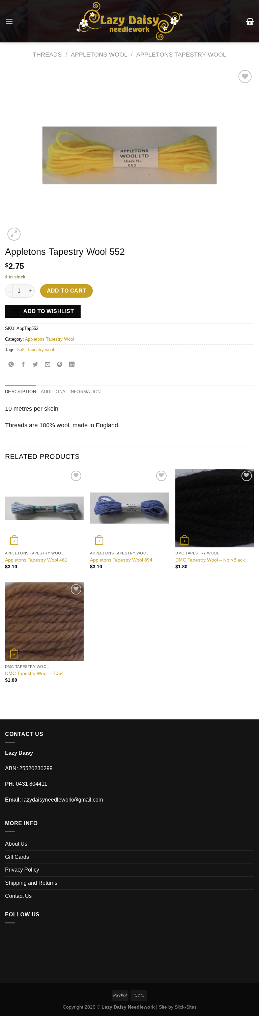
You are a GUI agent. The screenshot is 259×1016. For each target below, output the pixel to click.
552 (20, 349)
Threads (47, 54)
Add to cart (66, 291)
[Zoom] (14, 234)
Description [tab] (20, 391)
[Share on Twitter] (35, 364)
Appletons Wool (99, 54)
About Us (16, 844)
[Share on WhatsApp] (11, 364)
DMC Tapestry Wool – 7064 (34, 673)
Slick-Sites (186, 1007)
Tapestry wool (40, 349)
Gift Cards (17, 857)
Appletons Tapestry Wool (181, 54)
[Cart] (250, 21)
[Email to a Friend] (47, 364)
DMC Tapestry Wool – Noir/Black (210, 560)
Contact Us (18, 896)
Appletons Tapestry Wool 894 (121, 560)
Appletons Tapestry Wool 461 (36, 560)
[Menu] (9, 21)
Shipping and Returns (31, 883)
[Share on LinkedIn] (72, 364)
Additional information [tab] (71, 391)
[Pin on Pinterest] (59, 364)
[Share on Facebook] (23, 364)
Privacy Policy (22, 870)
